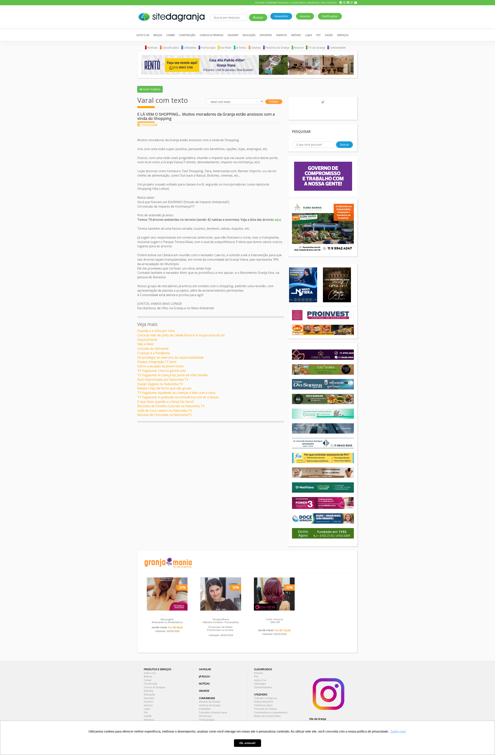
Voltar (273, 101)
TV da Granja (316, 47)
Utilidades (190, 47)
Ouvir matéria (151, 89)
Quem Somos (298, 2)
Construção (187, 35)
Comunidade (337, 47)
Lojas (308, 35)
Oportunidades (263, 687)
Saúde (329, 35)
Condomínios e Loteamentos (271, 712)
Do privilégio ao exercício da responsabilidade (170, 357)
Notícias (152, 47)
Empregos (260, 683)
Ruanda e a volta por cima (156, 331)
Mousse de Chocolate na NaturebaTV (164, 415)
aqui (278, 219)
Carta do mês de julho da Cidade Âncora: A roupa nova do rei (180, 335)
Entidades (205, 708)
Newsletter (281, 16)
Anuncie (305, 16)
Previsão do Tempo (265, 708)
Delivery (233, 35)
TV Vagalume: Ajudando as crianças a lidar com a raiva (176, 393)
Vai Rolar (225, 47)
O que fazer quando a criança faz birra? (165, 401)
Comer (170, 35)
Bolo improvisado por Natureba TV (163, 379)
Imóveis (296, 35)
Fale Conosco (329, 2)
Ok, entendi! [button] (247, 743)
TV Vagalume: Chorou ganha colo (161, 370)
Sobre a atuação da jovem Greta (160, 366)
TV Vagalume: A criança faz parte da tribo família (172, 375)
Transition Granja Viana (213, 712)
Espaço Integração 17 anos (156, 362)
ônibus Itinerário (263, 701)
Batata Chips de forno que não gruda (164, 388)
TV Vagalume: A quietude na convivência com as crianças (178, 397)
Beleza (158, 35)
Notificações (330, 16)
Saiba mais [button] (398, 731)
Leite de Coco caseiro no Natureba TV (164, 410)
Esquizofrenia (147, 340)
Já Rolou (241, 47)
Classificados (170, 47)
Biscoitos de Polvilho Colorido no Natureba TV (171, 406)
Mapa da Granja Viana (267, 716)
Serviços (343, 35)
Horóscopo (208, 47)
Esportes (266, 35)
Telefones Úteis (263, 705)
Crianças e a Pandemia (153, 353)
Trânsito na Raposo (265, 698)
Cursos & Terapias (212, 35)
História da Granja (277, 47)
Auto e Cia (143, 35)
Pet (318, 35)
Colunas (256, 47)
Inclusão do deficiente (153, 348)
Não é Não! (145, 344)
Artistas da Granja (209, 701)
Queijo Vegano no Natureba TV (160, 384)
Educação (249, 35)
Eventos (281, 35)
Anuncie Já (313, 2)
